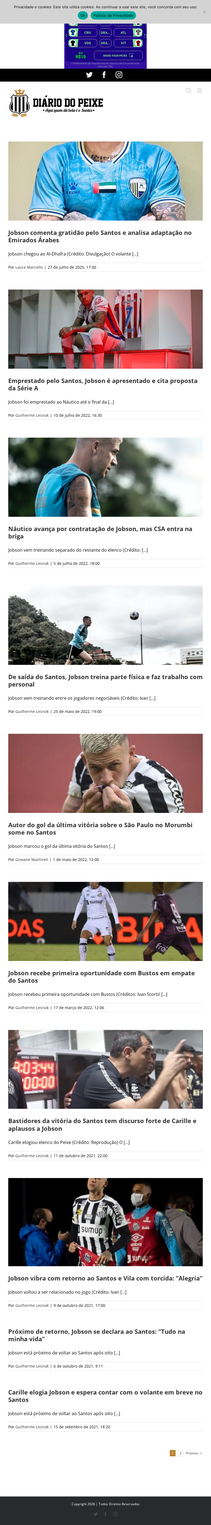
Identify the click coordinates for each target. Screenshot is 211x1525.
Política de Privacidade (113, 15)
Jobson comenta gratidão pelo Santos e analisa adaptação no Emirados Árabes (100, 236)
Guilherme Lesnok (32, 415)
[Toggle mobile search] (188, 90)
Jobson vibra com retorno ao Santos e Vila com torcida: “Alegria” (105, 1278)
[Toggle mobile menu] (200, 90)
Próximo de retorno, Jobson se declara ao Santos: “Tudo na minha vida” (96, 1335)
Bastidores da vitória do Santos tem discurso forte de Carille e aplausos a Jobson (102, 1124)
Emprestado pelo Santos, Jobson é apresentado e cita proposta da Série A (103, 384)
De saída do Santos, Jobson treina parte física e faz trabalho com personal (105, 680)
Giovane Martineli (31, 859)
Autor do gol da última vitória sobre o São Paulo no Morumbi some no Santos (100, 828)
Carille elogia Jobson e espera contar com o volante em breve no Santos (105, 1396)
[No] (204, 12)
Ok (82, 15)
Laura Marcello (29, 267)
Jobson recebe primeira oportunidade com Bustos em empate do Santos (101, 976)
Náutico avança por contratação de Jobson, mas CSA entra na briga (100, 532)
